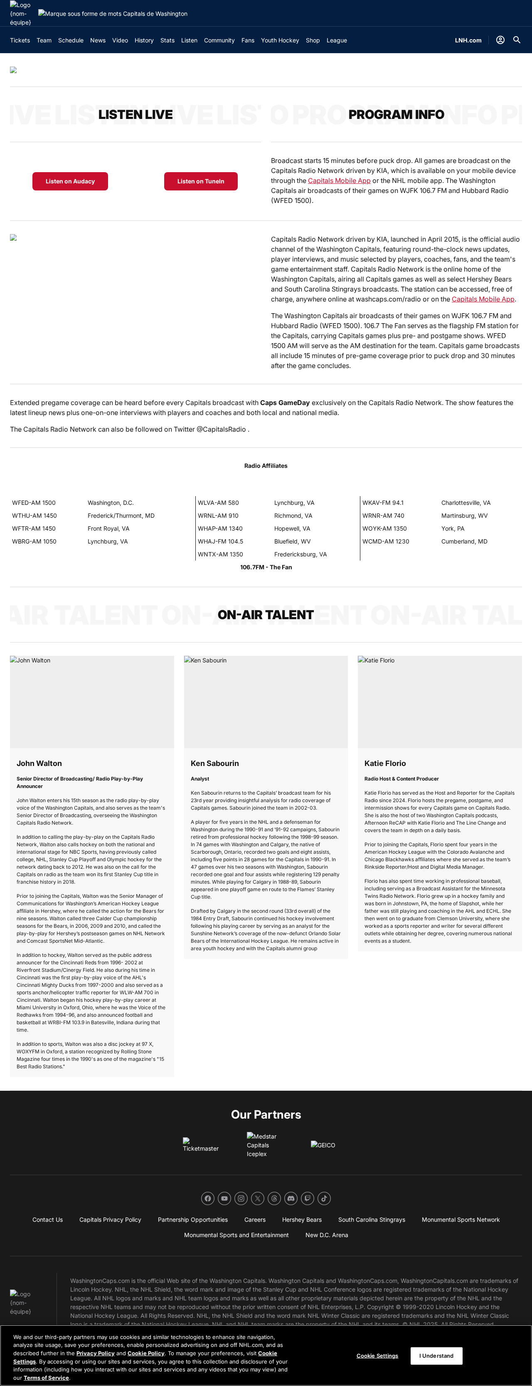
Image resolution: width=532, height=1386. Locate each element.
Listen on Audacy (70, 181)
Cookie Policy (146, 1353)
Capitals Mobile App (339, 180)
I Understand (436, 1355)
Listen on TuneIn (200, 181)
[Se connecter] (500, 40)
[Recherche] (517, 40)
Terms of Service (46, 1377)
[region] (266, 1355)
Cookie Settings (378, 1355)
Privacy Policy (95, 1353)
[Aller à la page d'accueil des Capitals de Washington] (22, 13)
